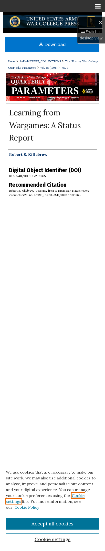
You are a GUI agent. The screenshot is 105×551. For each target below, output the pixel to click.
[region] (52, 507)
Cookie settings (53, 539)
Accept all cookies (53, 524)
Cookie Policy (26, 507)
